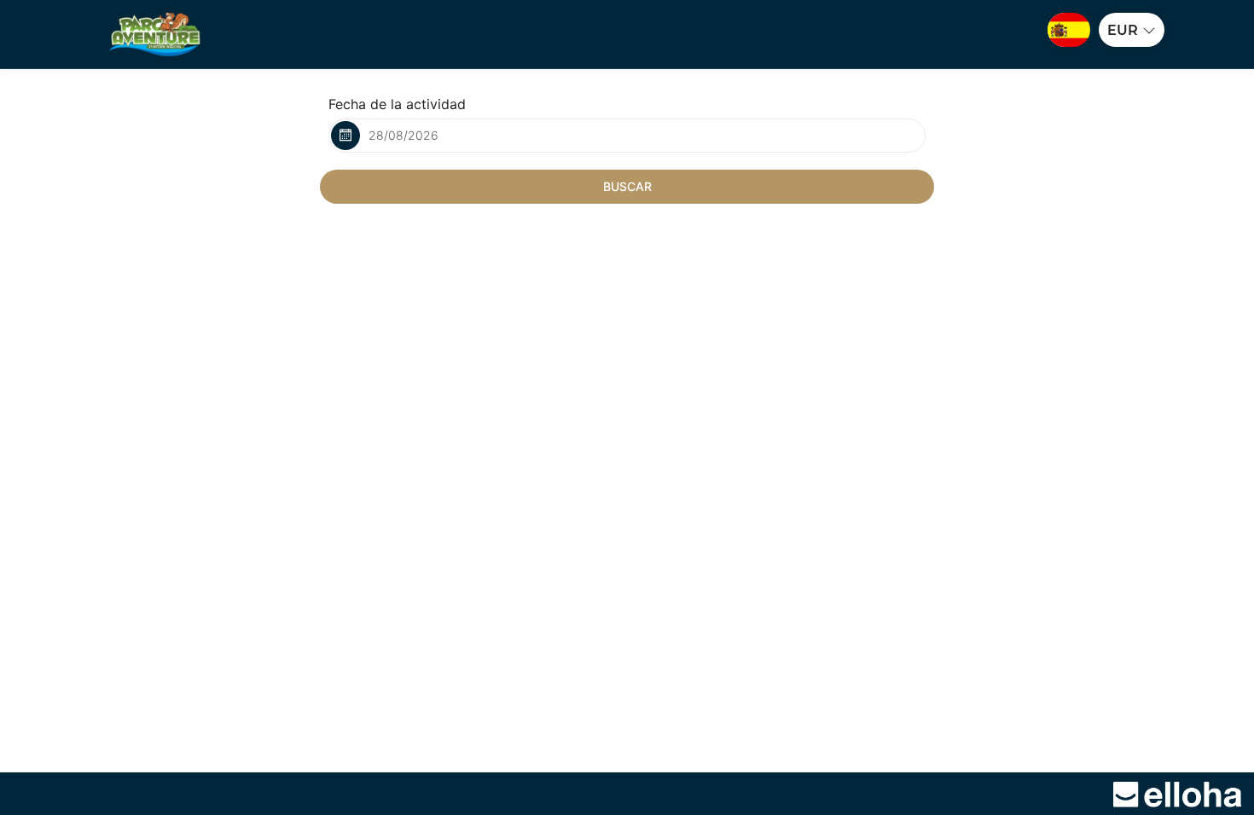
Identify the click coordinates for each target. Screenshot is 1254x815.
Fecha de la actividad (397, 104)
